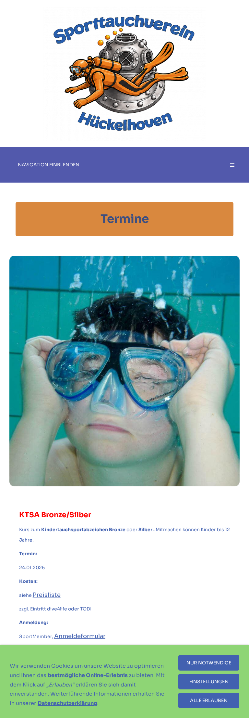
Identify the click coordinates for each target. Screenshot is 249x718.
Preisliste (47, 594)
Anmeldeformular (79, 636)
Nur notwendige (208, 663)
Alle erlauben (209, 700)
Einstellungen (209, 682)
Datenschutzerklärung (67, 703)
